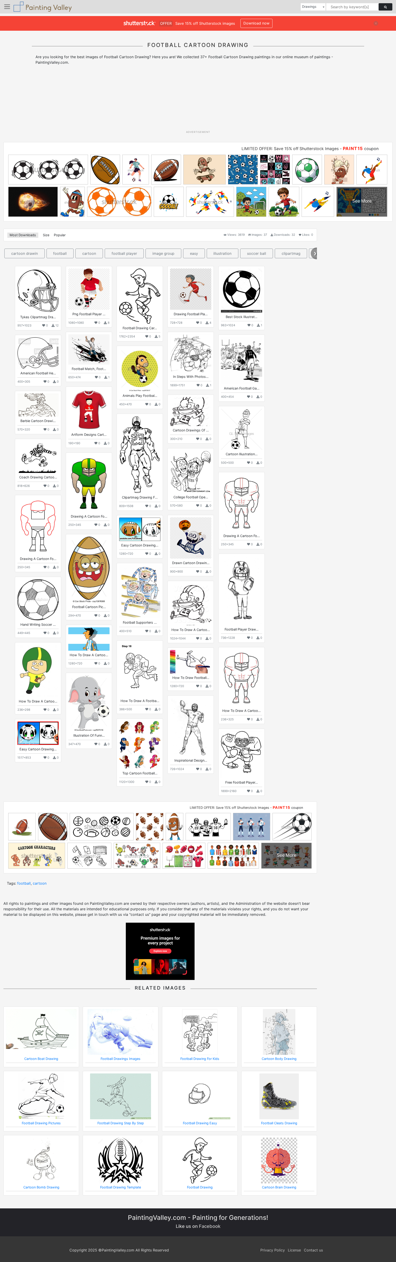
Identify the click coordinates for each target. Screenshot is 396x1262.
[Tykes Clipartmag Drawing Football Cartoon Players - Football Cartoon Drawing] (38, 291)
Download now (256, 23)
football (60, 253)
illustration (222, 253)
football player (124, 253)
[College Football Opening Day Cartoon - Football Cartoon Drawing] (190, 472)
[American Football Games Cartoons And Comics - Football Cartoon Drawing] (241, 360)
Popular (60, 235)
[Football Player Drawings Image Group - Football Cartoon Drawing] (241, 590)
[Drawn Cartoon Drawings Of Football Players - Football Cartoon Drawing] (190, 538)
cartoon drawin (24, 253)
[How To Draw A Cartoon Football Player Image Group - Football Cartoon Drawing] (190, 604)
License (294, 1250)
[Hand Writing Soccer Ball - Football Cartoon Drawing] (38, 599)
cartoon (89, 253)
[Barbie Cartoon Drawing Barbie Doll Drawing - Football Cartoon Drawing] (38, 405)
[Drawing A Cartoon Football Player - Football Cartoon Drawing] (38, 525)
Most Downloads (23, 235)
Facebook (209, 1226)
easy (194, 253)
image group (163, 253)
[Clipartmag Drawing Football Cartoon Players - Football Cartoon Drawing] (139, 454)
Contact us (313, 1250)
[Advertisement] (198, 99)
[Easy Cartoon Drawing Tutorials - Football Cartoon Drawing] (139, 529)
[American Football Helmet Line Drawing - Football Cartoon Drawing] (38, 353)
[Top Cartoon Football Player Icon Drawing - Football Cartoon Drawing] (139, 745)
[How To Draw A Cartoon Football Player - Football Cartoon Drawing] (89, 638)
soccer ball (256, 253)
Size (46, 235)
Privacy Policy (272, 1250)
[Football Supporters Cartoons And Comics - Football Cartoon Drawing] (139, 591)
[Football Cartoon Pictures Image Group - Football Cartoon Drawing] (89, 570)
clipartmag (291, 253)
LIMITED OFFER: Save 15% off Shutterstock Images (290, 148)
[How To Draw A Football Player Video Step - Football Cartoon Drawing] (139, 669)
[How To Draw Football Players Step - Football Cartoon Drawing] (190, 661)
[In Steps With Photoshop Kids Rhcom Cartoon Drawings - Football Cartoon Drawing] (190, 353)
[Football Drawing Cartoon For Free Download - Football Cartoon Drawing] (139, 296)
